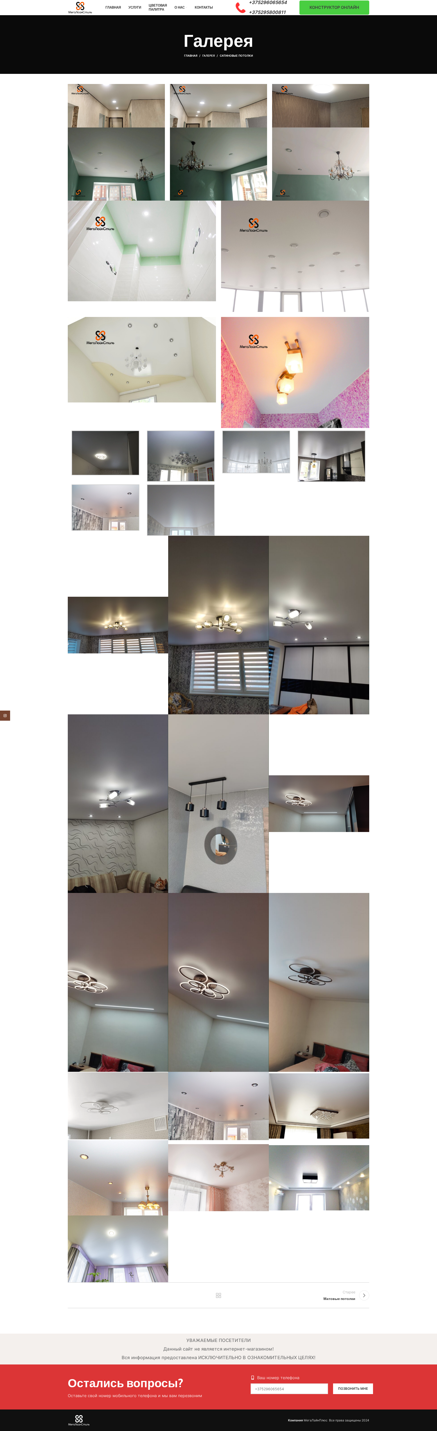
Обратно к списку (219, 1295)
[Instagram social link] (5, 716)
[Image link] (79, 1419)
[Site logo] (80, 7)
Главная (190, 55)
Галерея (208, 55)
